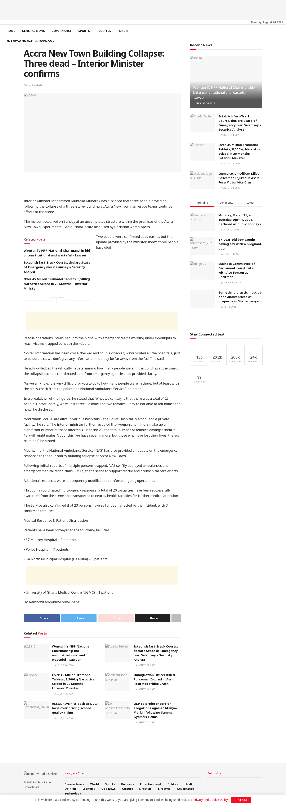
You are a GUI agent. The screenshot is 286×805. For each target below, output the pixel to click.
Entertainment (19, 41)
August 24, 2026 (63, 665)
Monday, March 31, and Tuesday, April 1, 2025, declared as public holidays (239, 219)
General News (33, 31)
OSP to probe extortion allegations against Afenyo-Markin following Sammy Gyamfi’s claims (155, 710)
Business (127, 784)
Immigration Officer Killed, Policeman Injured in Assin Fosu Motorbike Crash (155, 679)
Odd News (108, 789)
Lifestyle (145, 789)
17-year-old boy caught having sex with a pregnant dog (240, 243)
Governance (62, 31)
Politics (104, 31)
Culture (127, 789)
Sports (84, 31)
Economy (46, 41)
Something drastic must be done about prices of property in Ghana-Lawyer (240, 296)
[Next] (61, 300)
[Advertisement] (143, 9)
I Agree (241, 800)
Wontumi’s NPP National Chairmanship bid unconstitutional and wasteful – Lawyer (71, 653)
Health (123, 31)
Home (10, 31)
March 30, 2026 (33, 84)
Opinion (70, 789)
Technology (72, 793)
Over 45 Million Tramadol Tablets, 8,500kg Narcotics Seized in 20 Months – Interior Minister (57, 283)
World (94, 784)
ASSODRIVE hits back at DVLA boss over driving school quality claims (75, 707)
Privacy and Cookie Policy (210, 800)
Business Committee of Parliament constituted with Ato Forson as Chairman (236, 270)
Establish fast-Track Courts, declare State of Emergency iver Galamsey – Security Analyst (57, 267)
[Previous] (53, 300)
